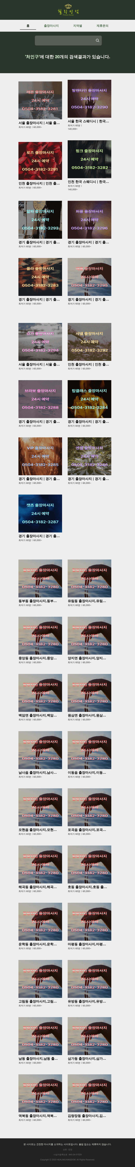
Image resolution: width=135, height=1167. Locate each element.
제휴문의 (102, 25)
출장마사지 (51, 25)
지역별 (77, 25)
